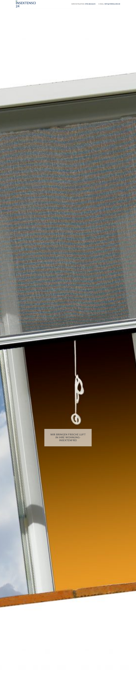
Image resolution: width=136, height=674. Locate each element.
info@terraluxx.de (112, 4)
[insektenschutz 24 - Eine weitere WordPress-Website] (26, 4)
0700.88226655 (90, 4)
